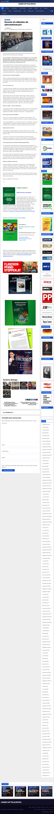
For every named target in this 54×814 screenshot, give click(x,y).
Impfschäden (22, 787)
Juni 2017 (44, 722)
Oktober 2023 (45, 519)
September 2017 (45, 714)
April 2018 (44, 694)
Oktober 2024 (45, 485)
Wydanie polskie (43, 809)
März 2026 (44, 438)
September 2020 (45, 622)
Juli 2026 (44, 427)
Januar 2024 (45, 510)
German (45, 19)
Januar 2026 (45, 444)
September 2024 (45, 488)
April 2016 (44, 761)
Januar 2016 (45, 769)
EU (40, 8)
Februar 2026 (45, 441)
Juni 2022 (44, 563)
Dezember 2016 (45, 739)
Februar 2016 (45, 767)
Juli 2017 (44, 719)
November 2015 (45, 772)
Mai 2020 (44, 633)
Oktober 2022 (45, 552)
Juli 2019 (44, 652)
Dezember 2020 (45, 613)
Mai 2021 (44, 600)
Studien (34, 787)
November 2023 (45, 516)
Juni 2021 (44, 597)
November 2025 (45, 449)
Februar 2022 (45, 574)
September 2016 (45, 747)
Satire (39, 809)
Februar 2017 (45, 733)
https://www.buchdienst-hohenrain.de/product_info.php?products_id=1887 (25, 239)
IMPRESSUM (4, 13)
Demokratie (5, 787)
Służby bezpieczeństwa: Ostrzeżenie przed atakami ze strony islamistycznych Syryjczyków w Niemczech (11, 404)
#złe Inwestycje (29, 29)
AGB (48, 809)
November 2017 (45, 708)
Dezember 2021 (45, 580)
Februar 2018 (45, 700)
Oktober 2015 (45, 775)
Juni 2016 (44, 756)
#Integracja (14, 29)
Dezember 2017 (45, 705)
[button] (50, 11)
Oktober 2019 (45, 644)
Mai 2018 (44, 691)
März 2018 (44, 697)
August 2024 (45, 491)
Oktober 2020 (45, 619)
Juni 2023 (44, 530)
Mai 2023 (44, 533)
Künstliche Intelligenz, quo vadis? (45, 791)
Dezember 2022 (45, 547)
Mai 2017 (44, 725)
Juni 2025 (44, 463)
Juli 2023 (44, 527)
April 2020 (44, 636)
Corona (45, 8)
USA (19, 788)
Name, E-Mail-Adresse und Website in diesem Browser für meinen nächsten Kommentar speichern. (19, 466)
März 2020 (44, 639)
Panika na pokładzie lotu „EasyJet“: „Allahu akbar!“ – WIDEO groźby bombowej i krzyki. (28, 403)
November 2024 (45, 483)
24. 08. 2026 (6, 793)
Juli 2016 (44, 753)
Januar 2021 (45, 611)
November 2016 (45, 742)
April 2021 (44, 602)
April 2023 (44, 535)
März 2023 (44, 538)
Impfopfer (17, 787)
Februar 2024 (45, 508)
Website (3, 457)
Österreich (14, 8)
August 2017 (45, 717)
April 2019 (44, 661)
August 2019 (45, 650)
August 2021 (44, 591)
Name (3, 444)
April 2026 (44, 435)
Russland (4, 788)
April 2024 (44, 502)
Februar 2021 (45, 608)
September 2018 (45, 680)
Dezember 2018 (45, 672)
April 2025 (44, 469)
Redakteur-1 (8, 28)
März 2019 (44, 664)
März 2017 (44, 730)
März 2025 (44, 471)
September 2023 (45, 522)
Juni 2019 (44, 655)
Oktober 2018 (45, 678)
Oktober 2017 (45, 711)
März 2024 (44, 505)
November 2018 (45, 675)
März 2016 (44, 764)
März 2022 (44, 572)
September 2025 (45, 455)
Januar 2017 (45, 736)
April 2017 (44, 728)
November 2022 (45, 549)
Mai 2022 (44, 566)
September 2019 (45, 647)
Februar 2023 (45, 541)
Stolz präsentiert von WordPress (6, 809)
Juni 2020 (44, 630)
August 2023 (45, 524)
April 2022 (44, 569)
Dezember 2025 (45, 446)
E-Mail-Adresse (5, 451)
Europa (36, 8)
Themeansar (21, 809)
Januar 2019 (45, 669)
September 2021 (45, 588)
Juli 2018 (44, 686)
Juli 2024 (44, 494)
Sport (17, 788)
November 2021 (45, 583)
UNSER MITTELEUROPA (27, 4)
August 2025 (45, 457)
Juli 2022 (44, 561)
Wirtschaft (44, 788)
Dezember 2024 (45, 480)
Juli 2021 (44, 594)
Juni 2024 (44, 496)
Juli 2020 (44, 627)
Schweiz (30, 8)
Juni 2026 (44, 430)
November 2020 (45, 616)
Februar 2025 (45, 474)
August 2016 (45, 750)
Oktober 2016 (45, 744)
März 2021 (44, 605)
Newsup (16, 809)
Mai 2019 (44, 658)
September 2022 (45, 555)
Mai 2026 (44, 432)
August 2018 (45, 683)
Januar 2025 (45, 477)
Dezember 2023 (45, 513)
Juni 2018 (44, 689)
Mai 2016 (44, 758)
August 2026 (45, 424)
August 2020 (45, 625)
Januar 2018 (45, 703)
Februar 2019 (45, 666)
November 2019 (45, 641)
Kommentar (4, 423)
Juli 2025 (44, 460)
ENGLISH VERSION (45, 811)
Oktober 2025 (45, 452)
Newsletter (51, 809)
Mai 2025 (44, 466)
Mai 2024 (44, 499)
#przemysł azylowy (21, 29)
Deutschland (22, 8)
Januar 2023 (45, 544)
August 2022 (45, 558)
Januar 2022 (45, 577)
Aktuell (7, 8)
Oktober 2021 (45, 586)
